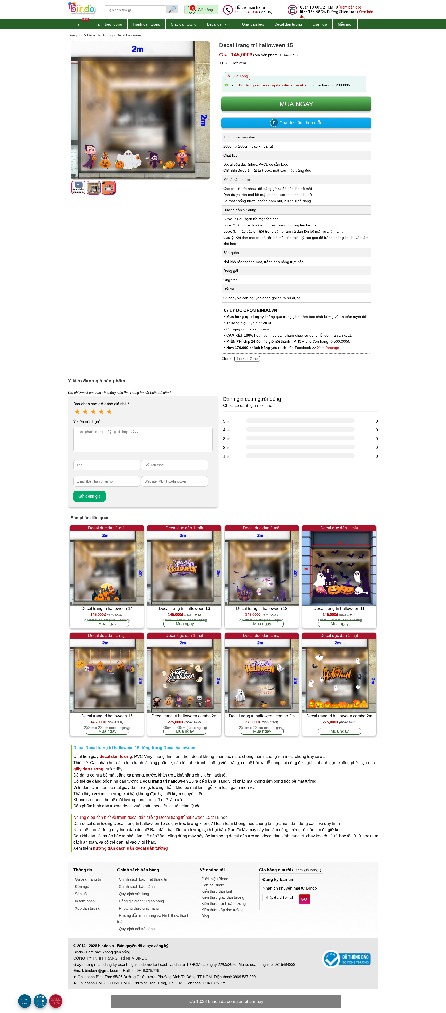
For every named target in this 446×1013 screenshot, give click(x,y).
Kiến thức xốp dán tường (222, 910)
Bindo (222, 817)
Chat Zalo (24, 1001)
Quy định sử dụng (134, 894)
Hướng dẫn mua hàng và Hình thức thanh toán (153, 918)
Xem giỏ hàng (306, 870)
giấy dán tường (88, 769)
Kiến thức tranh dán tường (223, 903)
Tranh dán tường (146, 24)
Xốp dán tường (87, 908)
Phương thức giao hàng (139, 908)
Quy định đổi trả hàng (137, 929)
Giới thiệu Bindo (214, 879)
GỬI (304, 899)
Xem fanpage (328, 348)
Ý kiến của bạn (86, 421)
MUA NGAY (296, 104)
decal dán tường (116, 756)
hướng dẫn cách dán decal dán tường (130, 848)
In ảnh (78, 24)
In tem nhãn (85, 901)
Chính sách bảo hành (137, 886)
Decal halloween (129, 35)
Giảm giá (320, 24)
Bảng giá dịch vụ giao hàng (141, 901)
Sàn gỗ (81, 894)
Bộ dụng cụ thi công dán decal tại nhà (273, 85)
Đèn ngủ (82, 886)
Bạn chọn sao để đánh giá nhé (101, 404)
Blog (205, 916)
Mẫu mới (345, 24)
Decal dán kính (219, 24)
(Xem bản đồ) (350, 7)
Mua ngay (107, 624)
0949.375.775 (148, 970)
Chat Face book (40, 1001)
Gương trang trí (88, 879)
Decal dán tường (288, 24)
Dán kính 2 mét (247, 359)
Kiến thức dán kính (217, 891)
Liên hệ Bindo (212, 885)
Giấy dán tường (183, 24)
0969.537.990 (246, 12)
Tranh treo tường (108, 24)
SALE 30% (56, 1001)
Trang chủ (75, 35)
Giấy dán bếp (253, 24)
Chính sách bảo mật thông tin (143, 879)
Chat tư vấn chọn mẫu (297, 122)
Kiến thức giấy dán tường (222, 897)
